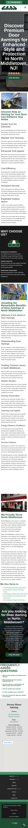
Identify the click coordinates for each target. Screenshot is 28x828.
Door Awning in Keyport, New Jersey (14, 600)
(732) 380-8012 (14, 722)
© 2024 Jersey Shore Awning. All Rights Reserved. (12, 806)
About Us (12, 776)
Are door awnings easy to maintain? (13, 692)
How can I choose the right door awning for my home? (14, 696)
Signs (14, 782)
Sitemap (14, 813)
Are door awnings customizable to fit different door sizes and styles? (13, 685)
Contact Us (14, 798)
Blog (14, 795)
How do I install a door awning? (11, 689)
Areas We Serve (11, 788)
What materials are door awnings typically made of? (12, 680)
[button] (25, 7)
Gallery (14, 792)
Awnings (12, 779)
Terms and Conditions (14, 816)
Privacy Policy (14, 810)
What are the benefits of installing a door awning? (14, 676)
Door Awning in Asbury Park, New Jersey (15, 594)
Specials (14, 785)
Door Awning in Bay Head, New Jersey (14, 587)
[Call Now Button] (24, 825)
